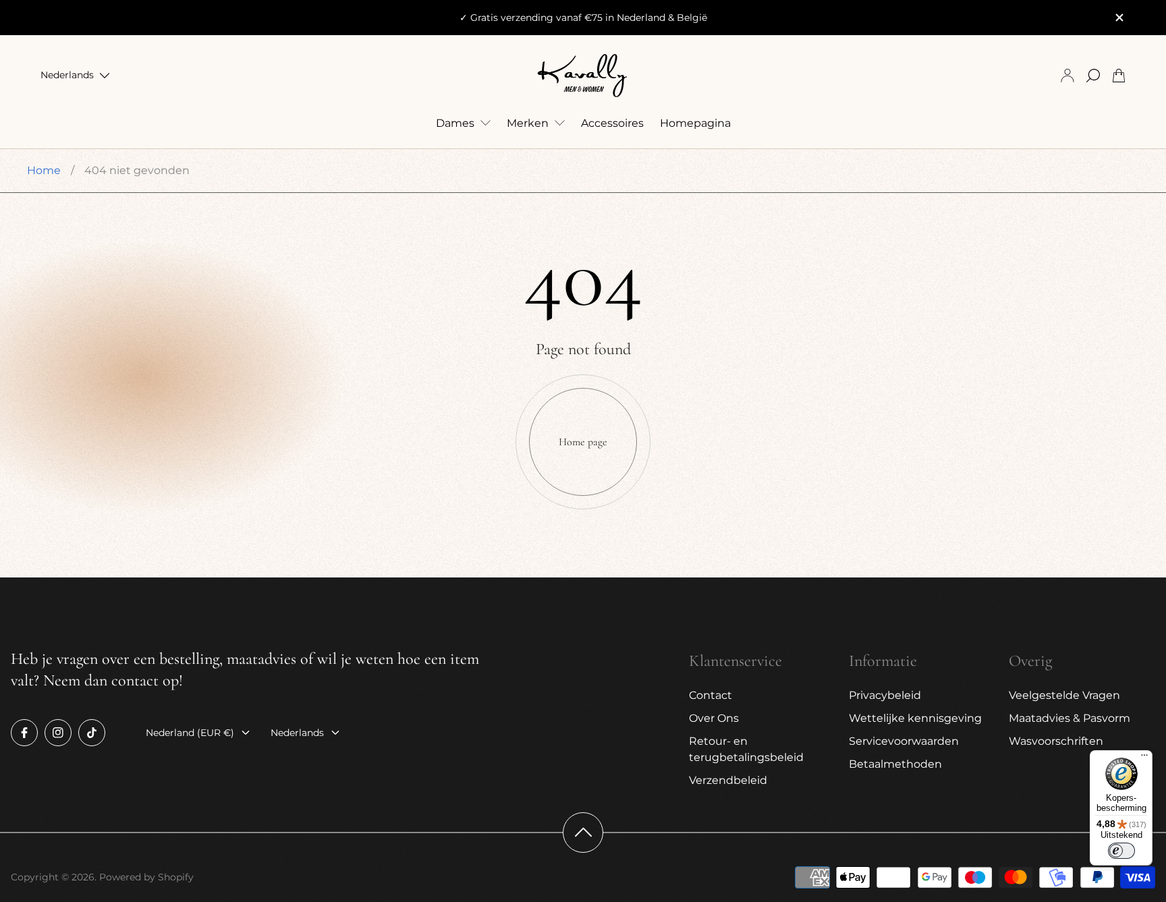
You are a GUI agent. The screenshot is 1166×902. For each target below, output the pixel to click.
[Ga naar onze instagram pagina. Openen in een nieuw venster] (58, 732)
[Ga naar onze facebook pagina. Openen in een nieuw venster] (24, 732)
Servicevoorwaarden (904, 741)
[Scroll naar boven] (583, 832)
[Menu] (1144, 758)
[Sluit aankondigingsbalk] (1119, 17)
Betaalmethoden (895, 764)
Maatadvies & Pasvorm (1069, 718)
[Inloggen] (1067, 75)
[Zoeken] (1093, 75)
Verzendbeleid (728, 780)
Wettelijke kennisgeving (915, 718)
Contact (710, 695)
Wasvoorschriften (1056, 741)
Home (44, 170)
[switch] (1121, 851)
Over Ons (714, 718)
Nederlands (67, 75)
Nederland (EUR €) (190, 733)
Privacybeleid (885, 695)
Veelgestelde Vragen (1064, 695)
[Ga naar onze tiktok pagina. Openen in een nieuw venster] (91, 732)
